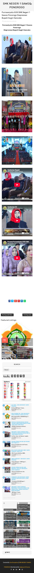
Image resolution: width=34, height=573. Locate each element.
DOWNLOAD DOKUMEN (8, 510)
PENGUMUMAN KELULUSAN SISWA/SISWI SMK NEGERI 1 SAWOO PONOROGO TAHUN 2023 (10, 517)
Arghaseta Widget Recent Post (9, 497)
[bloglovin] (19, 569)
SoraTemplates (14, 562)
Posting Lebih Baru (7, 315)
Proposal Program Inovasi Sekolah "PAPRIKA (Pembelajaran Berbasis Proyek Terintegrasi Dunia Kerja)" (20, 423)
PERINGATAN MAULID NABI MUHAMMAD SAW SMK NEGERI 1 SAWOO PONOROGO (23, 536)
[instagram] (22, 569)
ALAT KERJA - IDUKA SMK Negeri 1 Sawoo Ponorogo (20, 405)
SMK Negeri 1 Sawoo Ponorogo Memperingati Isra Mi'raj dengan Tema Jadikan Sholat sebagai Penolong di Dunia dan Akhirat (20, 488)
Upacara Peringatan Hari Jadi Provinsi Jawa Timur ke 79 (20, 442)
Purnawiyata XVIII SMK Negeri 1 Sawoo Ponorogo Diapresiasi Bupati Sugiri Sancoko (20, 478)
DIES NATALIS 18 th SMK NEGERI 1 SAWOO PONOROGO (10, 545)
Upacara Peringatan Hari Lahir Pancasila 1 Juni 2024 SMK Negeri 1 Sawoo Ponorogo (19, 469)
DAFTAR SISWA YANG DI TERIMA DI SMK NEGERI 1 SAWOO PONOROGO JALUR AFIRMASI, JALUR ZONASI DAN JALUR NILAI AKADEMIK (10, 525)
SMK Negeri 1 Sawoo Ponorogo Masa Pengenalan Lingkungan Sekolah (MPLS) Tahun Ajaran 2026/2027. (20, 433)
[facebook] (11, 569)
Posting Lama (27, 315)
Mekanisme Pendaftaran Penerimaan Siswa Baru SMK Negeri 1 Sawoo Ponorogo (23, 517)
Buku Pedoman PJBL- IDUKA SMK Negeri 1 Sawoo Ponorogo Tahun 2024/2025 (20, 414)
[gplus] (16, 569)
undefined (14, 410)
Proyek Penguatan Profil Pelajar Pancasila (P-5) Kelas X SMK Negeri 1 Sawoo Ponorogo (23, 508)
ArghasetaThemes (25, 567)
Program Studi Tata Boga (22, 528)
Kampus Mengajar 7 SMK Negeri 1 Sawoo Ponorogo (20, 459)
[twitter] (14, 569)
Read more (19, 409)
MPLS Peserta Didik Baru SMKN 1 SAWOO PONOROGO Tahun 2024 (20, 450)
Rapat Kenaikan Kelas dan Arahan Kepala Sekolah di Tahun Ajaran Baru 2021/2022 (9, 535)
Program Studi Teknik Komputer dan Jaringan (22, 545)
